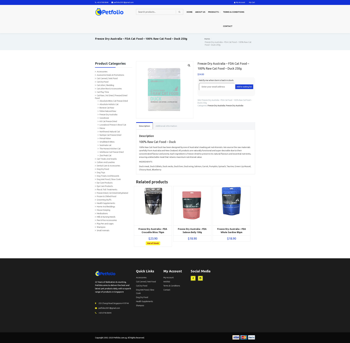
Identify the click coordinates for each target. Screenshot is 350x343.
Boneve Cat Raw (107, 108)
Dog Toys (101, 172)
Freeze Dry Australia (108, 114)
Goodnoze (104, 118)
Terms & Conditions (233, 12)
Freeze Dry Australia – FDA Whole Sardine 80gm (231, 230)
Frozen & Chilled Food (106, 196)
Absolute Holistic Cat (109, 104)
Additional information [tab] (166, 126)
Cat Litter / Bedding (105, 85)
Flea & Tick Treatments (107, 189)
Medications (102, 213)
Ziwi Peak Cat (105, 155)
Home (189, 12)
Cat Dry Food (102, 82)
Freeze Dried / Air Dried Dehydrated (112, 193)
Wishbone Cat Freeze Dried (112, 152)
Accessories (102, 71)
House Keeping (103, 210)
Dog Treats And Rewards (108, 176)
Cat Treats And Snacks (107, 159)
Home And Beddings (106, 206)
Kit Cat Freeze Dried (108, 121)
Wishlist (166, 282)
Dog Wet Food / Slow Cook (109, 179)
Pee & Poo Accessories (107, 220)
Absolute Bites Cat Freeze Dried (114, 101)
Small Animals (103, 230)
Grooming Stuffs (104, 200)
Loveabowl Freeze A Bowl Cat (113, 125)
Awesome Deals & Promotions (110, 75)
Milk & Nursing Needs (106, 217)
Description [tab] (144, 126)
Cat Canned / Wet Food (107, 78)
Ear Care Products (105, 183)
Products (213, 12)
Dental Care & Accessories (108, 165)
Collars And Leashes (106, 162)
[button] (189, 65)
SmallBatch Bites (107, 142)
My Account (240, 2)
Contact (227, 26)
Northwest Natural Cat (110, 131)
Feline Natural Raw (108, 111)
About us (200, 12)
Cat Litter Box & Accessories (109, 88)
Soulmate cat (105, 145)
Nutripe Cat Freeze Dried (110, 135)
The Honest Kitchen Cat (110, 148)
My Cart (252, 2)
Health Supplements (106, 203)
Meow (102, 128)
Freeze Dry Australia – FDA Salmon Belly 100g (192, 230)
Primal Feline (105, 138)
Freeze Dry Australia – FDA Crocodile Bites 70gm (152, 230)
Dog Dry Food (103, 169)
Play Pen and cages (105, 223)
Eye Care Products (105, 186)
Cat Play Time (103, 92)
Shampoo (101, 227)
